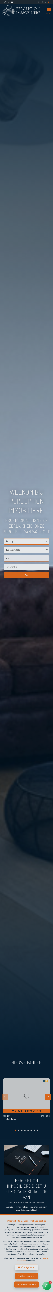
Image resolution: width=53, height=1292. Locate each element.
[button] (26, 558)
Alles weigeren (27, 1275)
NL (48, 2)
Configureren (28, 1267)
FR (38, 2)
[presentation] (5, 1097)
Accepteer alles (28, 1284)
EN (43, 2)
